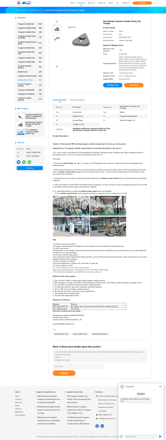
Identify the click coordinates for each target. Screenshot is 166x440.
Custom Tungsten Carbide (30, 85)
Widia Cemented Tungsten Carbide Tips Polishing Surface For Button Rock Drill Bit (48, 399)
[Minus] (160, 386)
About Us (18, 402)
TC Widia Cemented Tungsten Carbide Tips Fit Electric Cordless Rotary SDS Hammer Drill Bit (78, 421)
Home (17, 396)
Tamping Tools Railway (30, 94)
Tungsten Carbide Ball (30, 90)
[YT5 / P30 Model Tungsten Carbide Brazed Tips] (20, 132)
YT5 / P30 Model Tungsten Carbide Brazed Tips (32, 131)
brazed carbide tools (80, 334)
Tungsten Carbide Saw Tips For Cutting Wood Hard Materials (33, 116)
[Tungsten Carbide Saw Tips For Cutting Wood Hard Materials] (20, 117)
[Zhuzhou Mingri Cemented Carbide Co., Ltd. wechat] (29, 162)
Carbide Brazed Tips (30, 80)
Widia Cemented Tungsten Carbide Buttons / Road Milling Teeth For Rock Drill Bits (48, 421)
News (17, 406)
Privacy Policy (20, 415)
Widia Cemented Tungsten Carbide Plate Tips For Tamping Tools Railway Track (78, 410)
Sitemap (18, 409)
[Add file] (121, 436)
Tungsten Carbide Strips (30, 28)
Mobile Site (19, 412)
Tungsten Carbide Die (30, 24)
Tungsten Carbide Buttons (30, 67)
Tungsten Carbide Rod (30, 48)
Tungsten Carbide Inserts (30, 76)
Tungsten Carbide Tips (30, 58)
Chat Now (142, 3)
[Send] (160, 436)
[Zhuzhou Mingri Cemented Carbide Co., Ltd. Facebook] (97, 426)
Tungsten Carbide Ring (30, 62)
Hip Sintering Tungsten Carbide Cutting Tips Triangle (33, 124)
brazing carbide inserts (100, 334)
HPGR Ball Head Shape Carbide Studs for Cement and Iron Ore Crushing (48, 410)
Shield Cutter (30, 72)
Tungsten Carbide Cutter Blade (30, 43)
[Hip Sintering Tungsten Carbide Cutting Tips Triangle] (20, 124)
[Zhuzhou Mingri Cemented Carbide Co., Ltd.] (24, 3)
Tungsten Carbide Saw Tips (30, 53)
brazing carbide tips (61, 334)
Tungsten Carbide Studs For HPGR (30, 37)
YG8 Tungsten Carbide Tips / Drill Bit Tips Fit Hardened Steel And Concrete (78, 399)
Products (18, 399)
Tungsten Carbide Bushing (30, 99)
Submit (64, 373)
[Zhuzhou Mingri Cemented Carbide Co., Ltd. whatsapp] (24, 162)
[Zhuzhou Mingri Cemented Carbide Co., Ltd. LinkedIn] (102, 426)
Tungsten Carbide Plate (30, 32)
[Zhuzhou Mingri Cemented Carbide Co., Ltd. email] (18, 162)
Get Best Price (113, 85)
